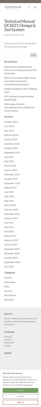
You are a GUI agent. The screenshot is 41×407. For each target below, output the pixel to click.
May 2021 (9, 227)
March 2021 (10, 235)
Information (9, 282)
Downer (8, 277)
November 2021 (12, 214)
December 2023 (12, 143)
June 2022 (9, 196)
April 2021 (9, 231)
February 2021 (11, 240)
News (7, 286)
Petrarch (8, 290)
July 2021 (9, 222)
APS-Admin (10, 35)
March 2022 (10, 205)
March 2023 (10, 165)
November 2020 (12, 253)
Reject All (20, 402)
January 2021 (10, 244)
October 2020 (11, 257)
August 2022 (10, 187)
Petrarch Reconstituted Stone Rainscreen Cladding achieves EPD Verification (20, 70)
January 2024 (10, 139)
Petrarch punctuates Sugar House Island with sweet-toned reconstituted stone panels (20, 81)
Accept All (20, 390)
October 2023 (11, 148)
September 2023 (12, 152)
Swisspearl (9, 299)
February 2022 (11, 209)
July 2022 (9, 192)
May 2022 (9, 200)
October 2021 (11, 218)
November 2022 (12, 174)
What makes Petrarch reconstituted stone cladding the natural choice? (19, 107)
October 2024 (11, 121)
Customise (20, 396)
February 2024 (11, 135)
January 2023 (10, 170)
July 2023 (9, 157)
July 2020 (9, 266)
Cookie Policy (28, 385)
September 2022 (12, 183)
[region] (20, 388)
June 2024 (9, 126)
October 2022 (11, 178)
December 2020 (12, 249)
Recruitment (10, 295)
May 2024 (9, 130)
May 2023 (9, 161)
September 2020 (12, 262)
